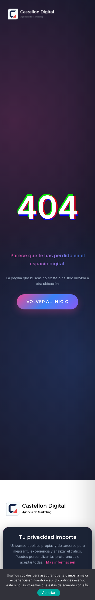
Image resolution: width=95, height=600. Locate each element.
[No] (86, 584)
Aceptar (49, 592)
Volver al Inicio (48, 301)
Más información (60, 562)
